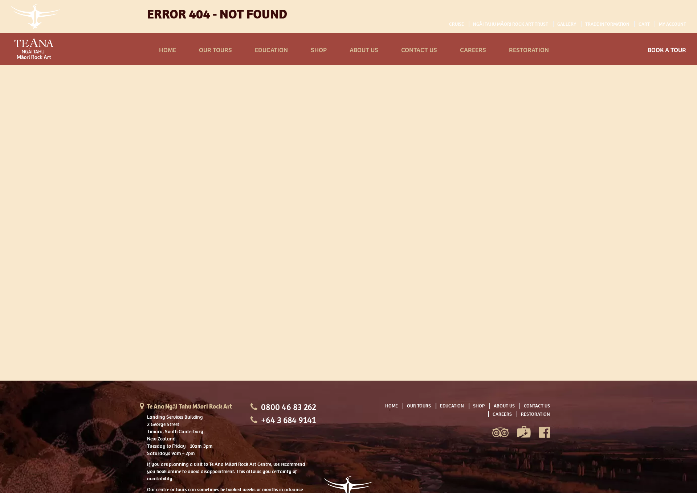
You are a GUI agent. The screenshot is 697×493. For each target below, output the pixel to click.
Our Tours (215, 50)
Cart (644, 24)
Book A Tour (667, 50)
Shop (319, 50)
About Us (364, 50)
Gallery (566, 24)
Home (167, 50)
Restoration (529, 50)
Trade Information (607, 24)
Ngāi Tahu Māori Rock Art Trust (510, 24)
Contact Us (419, 50)
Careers (473, 50)
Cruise (456, 24)
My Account (672, 24)
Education (271, 50)
